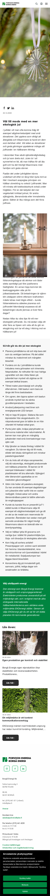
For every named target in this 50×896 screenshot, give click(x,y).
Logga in (41, 4)
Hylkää (25, 891)
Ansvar (5, 808)
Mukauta (25, 885)
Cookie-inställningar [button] (11, 845)
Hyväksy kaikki (25, 878)
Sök (36, 4)
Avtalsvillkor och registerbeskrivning (17, 848)
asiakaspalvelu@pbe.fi (12, 818)
